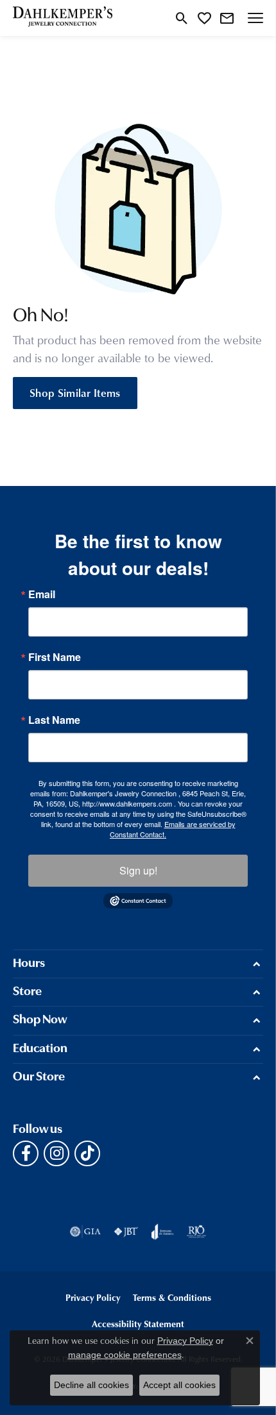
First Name (54, 657)
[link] (227, 18)
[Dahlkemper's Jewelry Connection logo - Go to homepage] (62, 18)
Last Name (54, 720)
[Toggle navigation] (255, 18)
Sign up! (138, 870)
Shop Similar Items (75, 392)
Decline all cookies (91, 1385)
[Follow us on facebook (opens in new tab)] (26, 1153)
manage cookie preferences (125, 1355)
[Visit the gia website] (85, 1231)
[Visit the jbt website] (126, 1231)
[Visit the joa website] (162, 1231)
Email (41, 594)
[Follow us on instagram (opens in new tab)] (56, 1153)
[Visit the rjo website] (196, 1231)
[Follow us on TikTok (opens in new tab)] (87, 1153)
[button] (182, 18)
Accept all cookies (179, 1385)
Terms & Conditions (172, 1297)
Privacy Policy (92, 1297)
